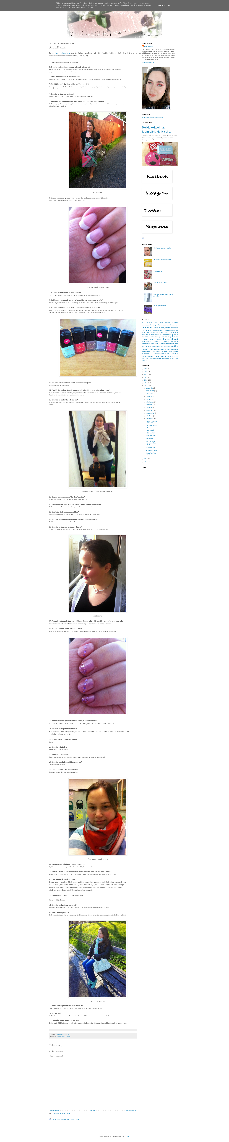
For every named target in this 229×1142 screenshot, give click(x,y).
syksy (169, 356)
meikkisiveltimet (172, 349)
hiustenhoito (174, 332)
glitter (148, 332)
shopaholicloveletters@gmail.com (153, 117)
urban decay (164, 358)
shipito (156, 353)
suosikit (163, 356)
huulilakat (145, 335)
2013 (146, 462)
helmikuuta (149, 416)
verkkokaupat (174, 358)
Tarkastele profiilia (148, 62)
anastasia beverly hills (151, 325)
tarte (173, 356)
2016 (146, 383)
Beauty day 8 (150, 430)
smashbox (174, 353)
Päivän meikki (150, 433)
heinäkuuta (149, 402)
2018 (146, 377)
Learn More (161, 5)
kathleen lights (147, 339)
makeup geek (146, 346)
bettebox (157, 328)
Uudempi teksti (54, 1110)
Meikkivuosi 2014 (151, 450)
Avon (143, 323)
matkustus (167, 346)
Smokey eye (150, 438)
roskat (150, 353)
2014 (146, 459)
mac (176, 344)
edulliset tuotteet (173, 330)
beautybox (147, 327)
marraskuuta (150, 391)
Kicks (155, 323)
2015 (146, 386)
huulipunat (152, 335)
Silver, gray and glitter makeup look (151, 443)
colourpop (147, 330)
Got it (170, 5)
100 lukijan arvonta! (160, 306)
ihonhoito (166, 335)
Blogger (127, 1136)
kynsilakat (174, 341)
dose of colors (163, 330)
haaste (59, 1036)
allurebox (175, 323)
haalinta (153, 332)
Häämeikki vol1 (151, 447)
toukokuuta (149, 407)
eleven (144, 332)
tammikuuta (150, 419)
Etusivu (92, 1110)
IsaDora (149, 323)
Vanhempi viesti (131, 1110)
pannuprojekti (173, 351)
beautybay (175, 325)
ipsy (171, 335)
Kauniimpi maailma (62, 53)
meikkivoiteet (146, 351)
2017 (146, 380)
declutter (155, 330)
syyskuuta (149, 396)
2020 (146, 372)
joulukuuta (149, 388)
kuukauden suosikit (161, 341)
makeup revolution (157, 346)
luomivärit (154, 344)
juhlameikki (174, 337)
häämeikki (159, 334)
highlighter (165, 332)
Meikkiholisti (148, 46)
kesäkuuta (149, 405)
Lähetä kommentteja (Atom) (62, 1113)
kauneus (158, 339)
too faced (153, 358)
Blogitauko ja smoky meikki (162, 248)
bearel (169, 325)
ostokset (164, 351)
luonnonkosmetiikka (166, 344)
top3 (157, 358)
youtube (144, 360)
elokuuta (149, 399)
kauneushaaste (66, 1036)
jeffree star (149, 337)
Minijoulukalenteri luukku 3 (162, 259)
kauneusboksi (170, 339)
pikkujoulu (145, 353)
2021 (146, 369)
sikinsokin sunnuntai (164, 353)
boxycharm (165, 328)
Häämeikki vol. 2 (151, 436)
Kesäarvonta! (158, 271)
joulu (156, 337)
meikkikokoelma (160, 349)
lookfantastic (146, 344)
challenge (174, 328)
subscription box (150, 356)
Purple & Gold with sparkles (152, 422)
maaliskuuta (150, 413)
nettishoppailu (156, 351)
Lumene (167, 323)
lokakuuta (149, 394)
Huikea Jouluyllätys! (160, 283)
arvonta (163, 325)
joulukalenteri (164, 337)
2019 (146, 374)
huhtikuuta (149, 410)
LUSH (161, 323)
